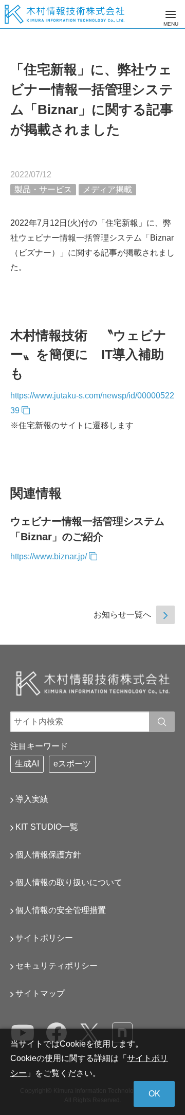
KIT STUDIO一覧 (46, 826)
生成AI (27, 763)
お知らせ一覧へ (122, 614)
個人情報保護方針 (48, 854)
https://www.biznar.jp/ (48, 556)
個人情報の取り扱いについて (68, 882)
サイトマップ (40, 993)
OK (154, 1093)
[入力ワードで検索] (162, 721)
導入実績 (31, 799)
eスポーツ (72, 763)
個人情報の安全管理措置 (60, 910)
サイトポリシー (44, 938)
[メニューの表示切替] (170, 14)
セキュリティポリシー (56, 965)
